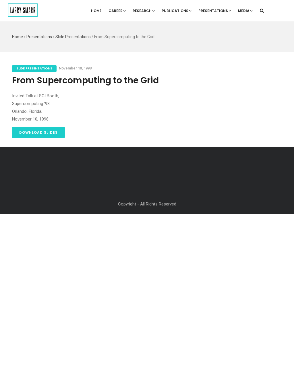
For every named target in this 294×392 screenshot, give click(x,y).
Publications (175, 10)
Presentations (213, 10)
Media (243, 10)
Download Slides (38, 132)
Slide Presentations (73, 36)
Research (142, 10)
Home (96, 10)
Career (116, 10)
